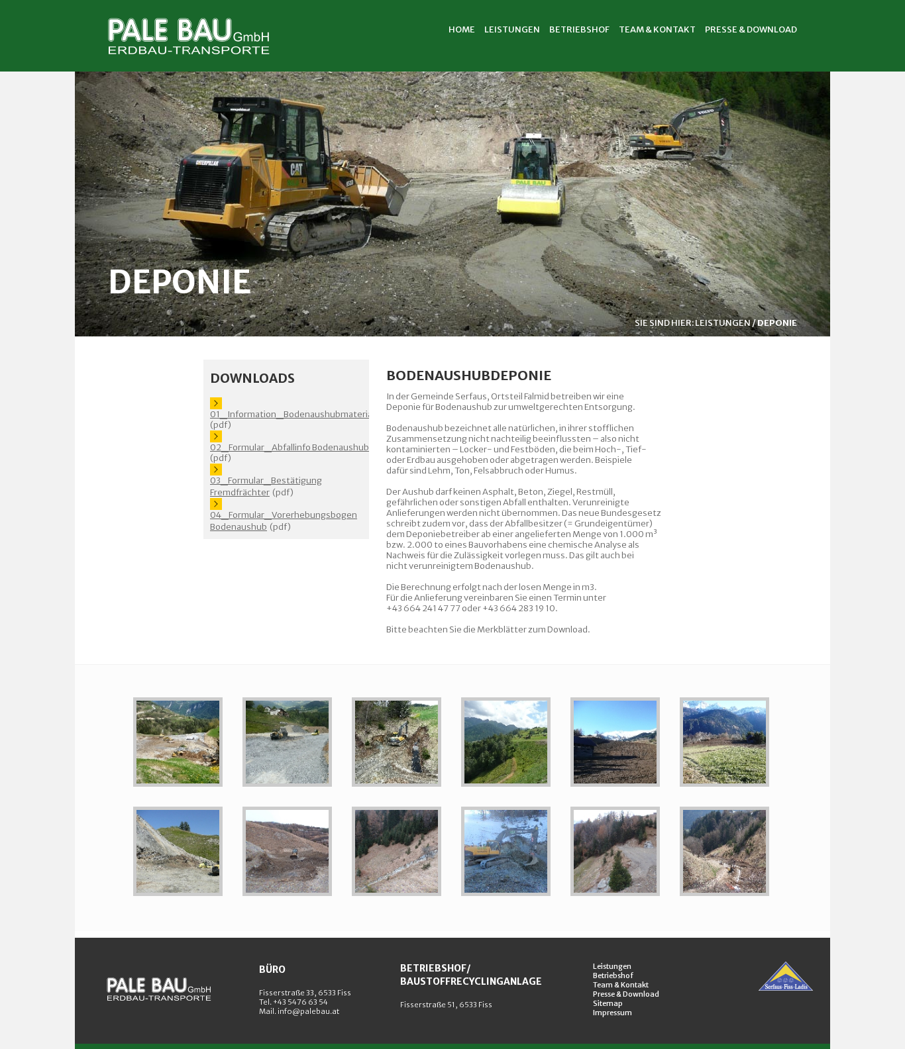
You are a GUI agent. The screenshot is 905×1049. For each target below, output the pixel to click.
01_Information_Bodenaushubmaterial (292, 414)
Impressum (612, 1012)
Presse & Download (626, 994)
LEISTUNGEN (512, 29)
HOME (462, 29)
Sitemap (608, 1003)
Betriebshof (613, 975)
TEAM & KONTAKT (657, 29)
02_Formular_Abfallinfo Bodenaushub (289, 447)
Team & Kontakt (621, 984)
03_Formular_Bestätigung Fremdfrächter (266, 486)
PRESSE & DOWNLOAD (751, 29)
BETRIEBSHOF (579, 29)
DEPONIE (777, 322)
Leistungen (612, 966)
